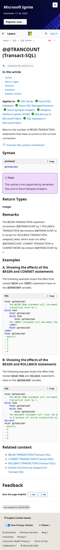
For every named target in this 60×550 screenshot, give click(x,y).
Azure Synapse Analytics (21, 110)
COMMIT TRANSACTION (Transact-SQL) (31, 459)
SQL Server (26, 40)
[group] (30, 326)
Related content (13, 93)
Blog (44, 532)
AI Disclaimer (9, 532)
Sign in (54, 33)
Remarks (9, 85)
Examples (10, 89)
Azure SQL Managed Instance (36, 105)
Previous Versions (29, 532)
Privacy (20, 536)
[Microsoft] (30, 34)
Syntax (8, 77)
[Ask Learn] (49, 40)
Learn (6, 40)
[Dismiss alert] (55, 4)
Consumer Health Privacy (15, 541)
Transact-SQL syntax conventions (25, 145)
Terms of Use (41, 541)
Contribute (8, 536)
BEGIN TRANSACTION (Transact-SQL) (29, 454)
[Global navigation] (3, 33)
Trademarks (8, 545)
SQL (15, 40)
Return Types (12, 81)
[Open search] (46, 33)
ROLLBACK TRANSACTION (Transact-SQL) (31, 463)
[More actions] (55, 40)
